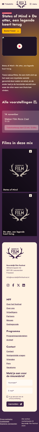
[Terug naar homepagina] (21, 4)
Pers (8, 363)
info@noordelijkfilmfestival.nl (17, 277)
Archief (9, 340)
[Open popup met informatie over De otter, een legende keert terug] (19, 214)
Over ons (10, 308)
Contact (10, 351)
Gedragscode (12, 324)
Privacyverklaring (6, 419)
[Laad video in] (19, 46)
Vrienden (10, 359)
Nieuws (9, 320)
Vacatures (11, 367)
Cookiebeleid (4, 421)
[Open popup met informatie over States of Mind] (19, 170)
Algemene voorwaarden (8, 424)
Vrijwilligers (11, 312)
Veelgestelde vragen (15, 355)
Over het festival (13, 304)
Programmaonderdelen (16, 336)
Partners (10, 316)
